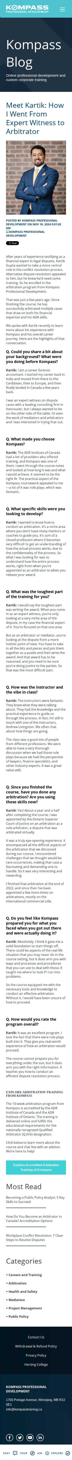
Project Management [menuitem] (25, 1308)
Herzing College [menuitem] (36, 1364)
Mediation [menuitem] (17, 1300)
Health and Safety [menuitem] (23, 1291)
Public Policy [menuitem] (19, 1316)
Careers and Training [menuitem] (25, 1275)
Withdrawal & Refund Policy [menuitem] (36, 1346)
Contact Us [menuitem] (36, 1337)
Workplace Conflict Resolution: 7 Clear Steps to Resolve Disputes (34, 1237)
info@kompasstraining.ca (24, 1409)
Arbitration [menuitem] (18, 1283)
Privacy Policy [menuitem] (36, 1355)
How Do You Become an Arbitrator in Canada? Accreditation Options (34, 1218)
